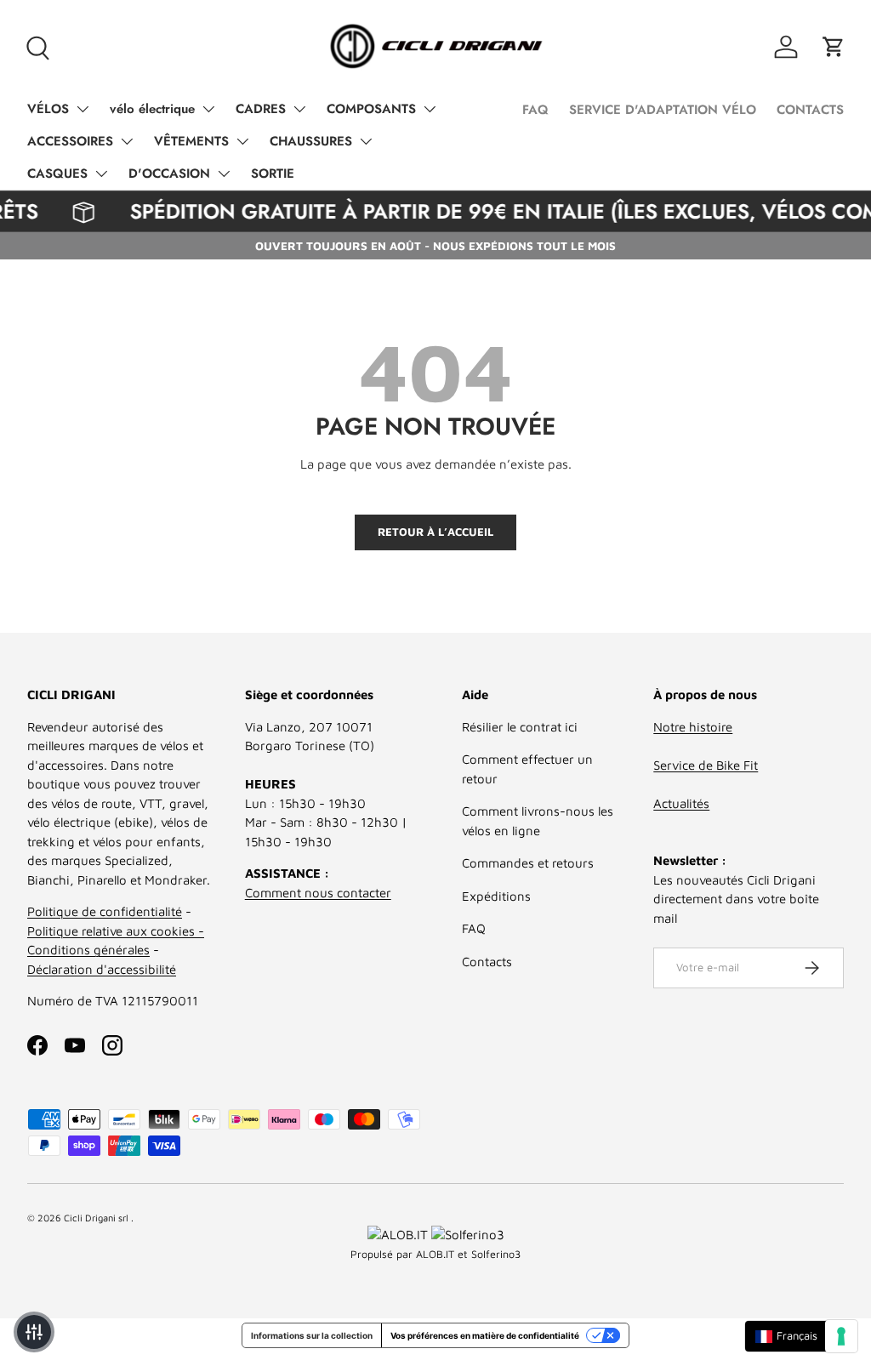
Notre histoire (692, 727)
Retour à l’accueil (435, 531)
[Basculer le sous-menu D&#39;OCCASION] (223, 173)
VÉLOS (48, 109)
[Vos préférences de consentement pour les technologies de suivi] (841, 1336)
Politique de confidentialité (104, 911)
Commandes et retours (528, 863)
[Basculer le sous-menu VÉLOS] (82, 109)
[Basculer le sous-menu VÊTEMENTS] (242, 141)
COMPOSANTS (371, 109)
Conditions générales (88, 949)
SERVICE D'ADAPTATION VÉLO (662, 109)
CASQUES (57, 173)
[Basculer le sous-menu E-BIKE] (208, 109)
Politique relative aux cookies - (115, 931)
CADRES (261, 109)
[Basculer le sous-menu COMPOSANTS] (429, 109)
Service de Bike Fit (705, 765)
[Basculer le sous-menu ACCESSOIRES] (127, 141)
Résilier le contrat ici (520, 727)
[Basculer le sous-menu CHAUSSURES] (366, 141)
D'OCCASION (169, 173)
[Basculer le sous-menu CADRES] (299, 109)
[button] (833, 46)
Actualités (681, 803)
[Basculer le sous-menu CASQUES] (101, 173)
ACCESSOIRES (70, 141)
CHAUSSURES (311, 141)
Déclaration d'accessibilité (101, 969)
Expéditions (496, 896)
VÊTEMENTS (191, 141)
